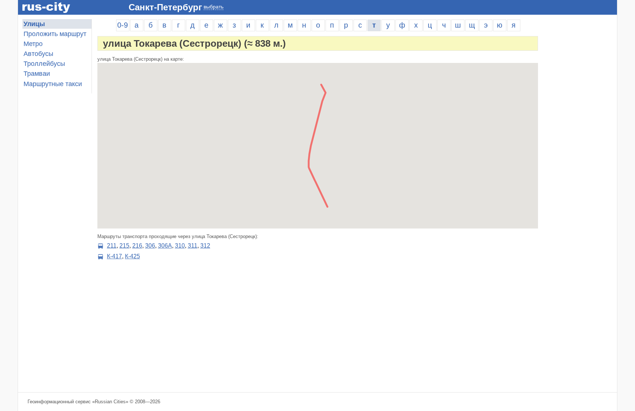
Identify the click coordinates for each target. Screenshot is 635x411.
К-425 (132, 256)
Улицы (34, 24)
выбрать (213, 7)
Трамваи (37, 73)
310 (180, 245)
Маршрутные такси (53, 84)
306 (150, 245)
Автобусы (38, 53)
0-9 (122, 25)
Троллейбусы (44, 63)
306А (165, 245)
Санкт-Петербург (165, 7)
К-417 (114, 256)
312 (205, 245)
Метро (33, 43)
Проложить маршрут (55, 34)
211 (111, 245)
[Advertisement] (580, 129)
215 (124, 245)
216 (137, 245)
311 (192, 245)
